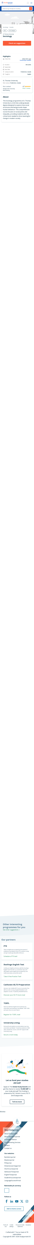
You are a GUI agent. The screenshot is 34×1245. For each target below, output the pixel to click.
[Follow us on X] (22, 1201)
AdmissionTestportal (11, 1172)
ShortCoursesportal (11, 1169)
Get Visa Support (17, 825)
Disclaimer (28, 1225)
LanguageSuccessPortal (12, 1181)
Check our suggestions (17, 43)
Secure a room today (11, 1035)
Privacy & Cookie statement (20, 1225)
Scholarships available (25, 60)
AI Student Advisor (10, 1139)
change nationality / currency (10, 766)
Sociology (5, 27)
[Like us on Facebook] (6, 1201)
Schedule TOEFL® (17, 453)
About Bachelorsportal (12, 1137)
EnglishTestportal (10, 1175)
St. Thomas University (8, 34)
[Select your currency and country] (6, 1190)
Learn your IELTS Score (17, 498)
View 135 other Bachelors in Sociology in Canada (16, 556)
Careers (7, 1145)
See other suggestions (11, 930)
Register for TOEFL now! (12, 1015)
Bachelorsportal (9, 1157)
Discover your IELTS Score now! (14, 995)
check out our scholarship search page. (14, 904)
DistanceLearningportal (12, 1166)
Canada (11, 27)
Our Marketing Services (12, 1142)
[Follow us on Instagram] (27, 1201)
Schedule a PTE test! (17, 469)
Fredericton (13, 83)
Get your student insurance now (14, 732)
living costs (7, 803)
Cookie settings (11, 1225)
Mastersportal (9, 1160)
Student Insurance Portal (11, 752)
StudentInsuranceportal (12, 1178)
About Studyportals (11, 1134)
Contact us (8, 1148)
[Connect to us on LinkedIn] (11, 1201)
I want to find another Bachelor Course (17, 338)
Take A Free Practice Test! (17, 437)
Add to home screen (14, 1209)
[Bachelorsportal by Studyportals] (7, 2)
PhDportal (7, 1163)
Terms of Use (5, 1225)
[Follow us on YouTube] (17, 1201)
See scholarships (8, 862)
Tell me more (17, 1102)
